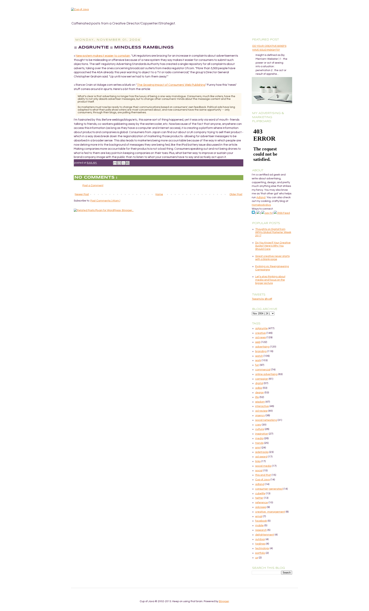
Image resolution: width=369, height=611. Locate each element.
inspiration (261, 433)
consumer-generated (269, 489)
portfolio (260, 553)
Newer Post (82, 194)
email (258, 516)
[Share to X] (123, 163)
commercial (262, 369)
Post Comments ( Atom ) (105, 200)
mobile (259, 525)
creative (260, 333)
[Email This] (115, 163)
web (257, 342)
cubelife (260, 493)
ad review (261, 411)
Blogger (224, 601)
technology (262, 548)
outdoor (260, 539)
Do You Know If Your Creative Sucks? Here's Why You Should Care (273, 246)
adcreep (260, 507)
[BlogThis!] (119, 163)
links (258, 461)
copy (258, 424)
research (261, 530)
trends (259, 443)
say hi (268, 213)
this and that (263, 475)
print (258, 447)
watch (259, 356)
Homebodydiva (261, 205)
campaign (261, 379)
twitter (259, 498)
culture (259, 429)
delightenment (264, 534)
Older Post (235, 194)
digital (259, 383)
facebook (261, 521)
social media (263, 466)
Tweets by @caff (262, 299)
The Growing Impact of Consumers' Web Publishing (171, 84)
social (259, 470)
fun (257, 365)
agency (260, 415)
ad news (260, 337)
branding (261, 351)
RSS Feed (283, 213)
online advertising (266, 374)
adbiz (258, 388)
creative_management (270, 511)
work (258, 360)
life (257, 397)
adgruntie (261, 328)
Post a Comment (92, 185)
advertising (262, 346)
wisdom (260, 401)
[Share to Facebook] (128, 163)
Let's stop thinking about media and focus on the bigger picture (270, 280)
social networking (266, 420)
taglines (260, 543)
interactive (262, 406)
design (259, 392)
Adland (260, 197)
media (259, 438)
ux (256, 557)
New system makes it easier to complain (103, 55)
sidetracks (261, 452)
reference (261, 502)
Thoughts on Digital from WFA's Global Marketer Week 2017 (273, 232)
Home (159, 194)
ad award (261, 456)
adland (259, 484)
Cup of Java (262, 479)
